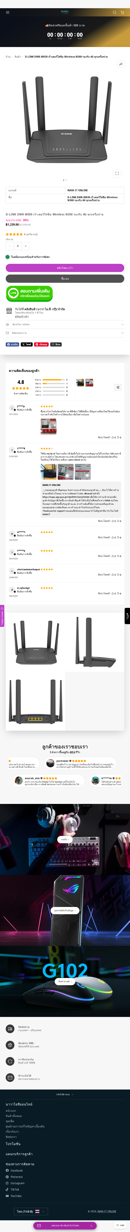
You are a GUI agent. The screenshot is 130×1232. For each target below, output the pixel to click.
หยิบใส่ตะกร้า (65, 268)
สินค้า (18, 56)
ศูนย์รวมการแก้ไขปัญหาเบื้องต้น (25, 1126)
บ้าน (8, 56)
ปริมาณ (9, 239)
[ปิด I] (91, 1225)
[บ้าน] (65, 12)
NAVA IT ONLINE (107, 1211)
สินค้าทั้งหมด (14, 1116)
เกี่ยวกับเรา (12, 1131)
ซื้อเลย (65, 278)
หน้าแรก (11, 1110)
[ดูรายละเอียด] (29, 293)
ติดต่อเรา (11, 1136)
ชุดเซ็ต (10, 1121)
